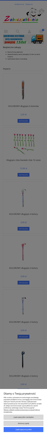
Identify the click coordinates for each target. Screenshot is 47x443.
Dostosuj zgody (23, 423)
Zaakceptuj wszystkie (24, 429)
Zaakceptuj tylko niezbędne (23, 417)
